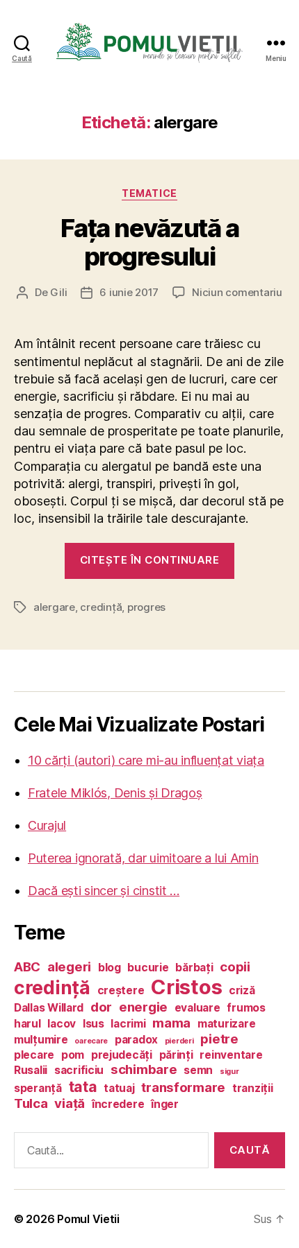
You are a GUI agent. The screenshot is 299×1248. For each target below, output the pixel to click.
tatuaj (119, 1088)
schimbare (144, 1069)
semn (198, 1070)
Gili (58, 292)
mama (171, 1023)
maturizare (226, 1023)
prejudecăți (121, 1054)
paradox (136, 1039)
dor (101, 1007)
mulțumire (41, 1039)
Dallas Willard (48, 1007)
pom (72, 1054)
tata (83, 1086)
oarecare (91, 1041)
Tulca (31, 1103)
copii (235, 967)
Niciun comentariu (237, 292)
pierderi (179, 1041)
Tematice (149, 193)
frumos (246, 1007)
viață (69, 1103)
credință (101, 607)
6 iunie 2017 (129, 292)
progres (146, 607)
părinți (176, 1054)
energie (143, 1007)
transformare (183, 1087)
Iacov (61, 1023)
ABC (27, 967)
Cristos (186, 987)
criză (242, 990)
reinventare (231, 1054)
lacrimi (128, 1023)
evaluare (197, 1007)
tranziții (252, 1088)
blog (109, 967)
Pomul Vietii (88, 1219)
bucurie (147, 967)
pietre (219, 1039)
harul (27, 1023)
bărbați (194, 967)
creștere (121, 990)
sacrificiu (79, 1070)
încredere (118, 1104)
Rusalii (30, 1070)
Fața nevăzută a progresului (149, 242)
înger (165, 1104)
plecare (34, 1054)
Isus (93, 1023)
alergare (54, 607)
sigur (229, 1071)
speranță (38, 1088)
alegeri (69, 967)
